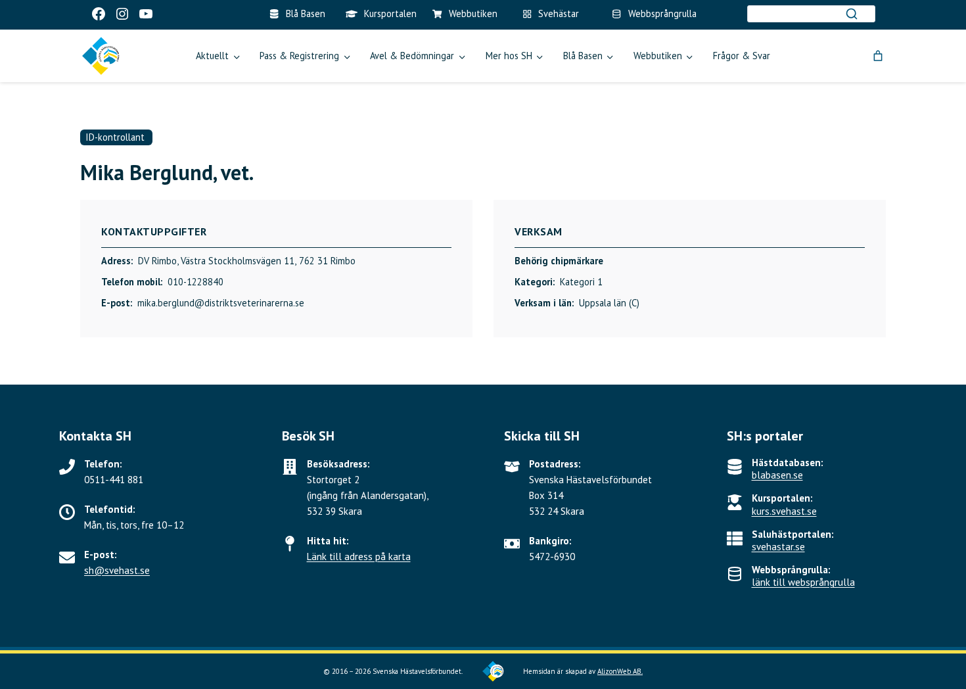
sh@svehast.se (117, 570)
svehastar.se (778, 546)
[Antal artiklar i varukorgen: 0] (878, 56)
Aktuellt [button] (212, 55)
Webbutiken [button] (657, 55)
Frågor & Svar (741, 55)
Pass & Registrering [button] (299, 55)
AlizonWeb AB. (620, 671)
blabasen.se (777, 475)
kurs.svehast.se (784, 511)
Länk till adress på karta (359, 556)
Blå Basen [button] (583, 55)
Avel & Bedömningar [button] (412, 55)
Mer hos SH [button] (509, 55)
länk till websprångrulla (803, 582)
